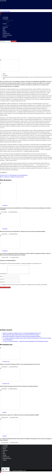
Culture (5, 23)
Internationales (9, 20)
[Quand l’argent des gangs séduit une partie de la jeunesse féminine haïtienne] (10, 381)
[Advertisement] (26, 298)
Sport (4, 30)
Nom (1, 276)
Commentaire (3, 273)
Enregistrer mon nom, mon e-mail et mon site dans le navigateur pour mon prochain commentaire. (24, 284)
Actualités (5, 18)
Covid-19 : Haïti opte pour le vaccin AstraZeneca (13, 175)
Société (5, 32)
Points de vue (6, 33)
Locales (7, 22)
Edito (4, 28)
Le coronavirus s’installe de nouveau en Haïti (12, 177)
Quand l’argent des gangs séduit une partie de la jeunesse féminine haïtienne (21, 334)
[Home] (0, 12)
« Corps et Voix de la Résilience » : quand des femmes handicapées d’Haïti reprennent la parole (25, 341)
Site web (2, 282)
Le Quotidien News (12, 58)
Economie (5, 27)
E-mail (2, 279)
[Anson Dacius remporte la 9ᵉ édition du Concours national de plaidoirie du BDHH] (10, 409)
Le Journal (5, 17)
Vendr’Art (7, 25)
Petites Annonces (7, 35)
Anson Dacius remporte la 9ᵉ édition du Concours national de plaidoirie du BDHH (21, 336)
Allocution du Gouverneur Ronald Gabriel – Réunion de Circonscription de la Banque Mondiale (22, 231)
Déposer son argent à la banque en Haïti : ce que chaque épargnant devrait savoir (22, 333)
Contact (5, 37)
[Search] (0, 39)
